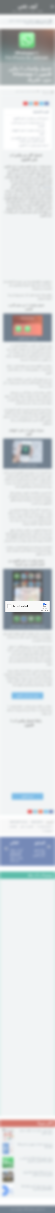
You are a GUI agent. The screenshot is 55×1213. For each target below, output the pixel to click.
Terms (46, 610)
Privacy (42, 610)
